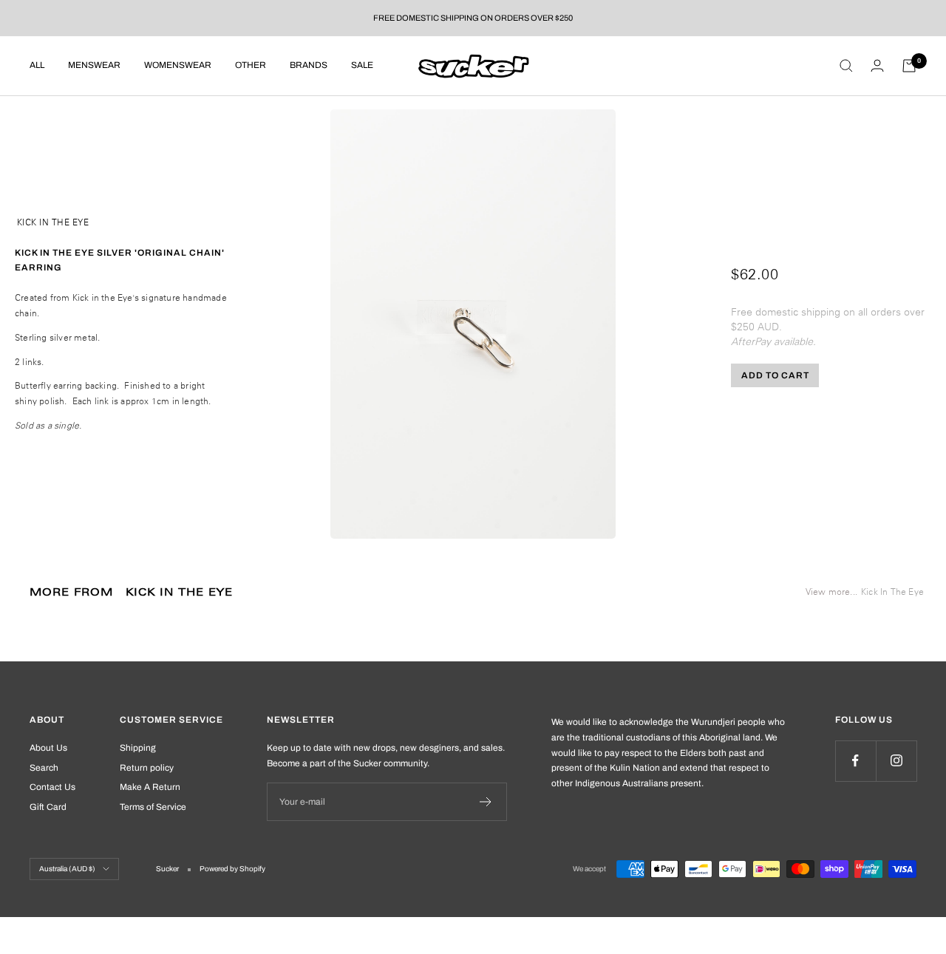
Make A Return (150, 787)
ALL (37, 65)
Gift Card (48, 807)
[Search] (846, 65)
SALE (362, 65)
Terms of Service (153, 807)
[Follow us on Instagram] (896, 760)
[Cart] (909, 65)
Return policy (147, 768)
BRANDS (308, 65)
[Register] (486, 802)
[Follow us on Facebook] (855, 760)
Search (44, 768)
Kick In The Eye (53, 222)
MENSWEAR (94, 65)
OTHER (250, 65)
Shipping (138, 748)
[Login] (877, 65)
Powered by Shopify (232, 869)
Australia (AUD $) (67, 869)
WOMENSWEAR (177, 65)
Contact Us (52, 787)
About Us (48, 748)
